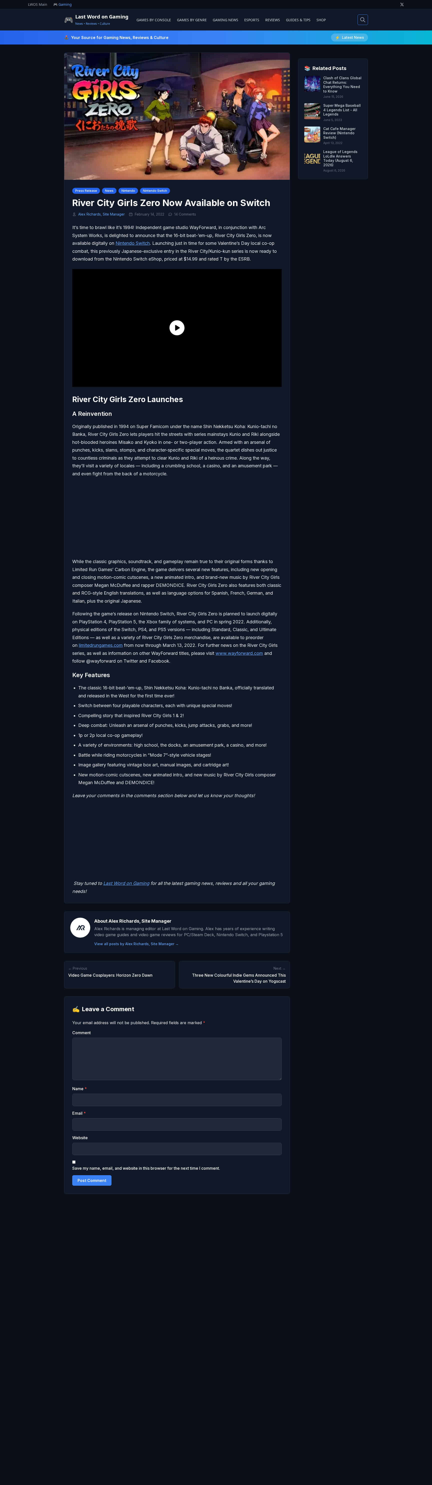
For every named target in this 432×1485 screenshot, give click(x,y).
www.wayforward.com (239, 653)
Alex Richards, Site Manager (101, 214)
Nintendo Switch (155, 191)
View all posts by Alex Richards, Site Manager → (136, 944)
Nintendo (128, 191)
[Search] (363, 20)
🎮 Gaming (62, 4)
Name (79, 1088)
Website (80, 1137)
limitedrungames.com (101, 645)
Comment (81, 1032)
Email (79, 1113)
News (109, 191)
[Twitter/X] (402, 5)
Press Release (86, 191)
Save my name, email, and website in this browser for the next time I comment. (146, 1168)
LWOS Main (37, 4)
